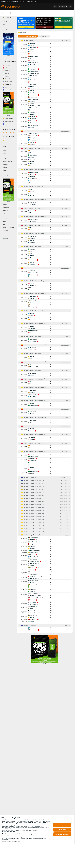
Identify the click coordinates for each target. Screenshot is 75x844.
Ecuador (23, 32)
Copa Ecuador (6, 27)
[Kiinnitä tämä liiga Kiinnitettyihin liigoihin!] (35, 40)
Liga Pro (5, 21)
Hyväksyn (62, 825)
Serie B (4, 24)
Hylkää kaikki (62, 829)
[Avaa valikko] (70, 6)
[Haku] (55, 6)
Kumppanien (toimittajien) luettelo (10, 841)
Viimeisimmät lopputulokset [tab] (27, 36)
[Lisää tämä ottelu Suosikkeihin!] (19, 44)
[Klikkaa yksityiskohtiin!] (44, 44)
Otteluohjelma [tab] (44, 36)
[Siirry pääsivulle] (14, 6)
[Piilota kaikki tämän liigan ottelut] (70, 40)
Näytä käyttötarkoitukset (62, 834)
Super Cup (5, 30)
